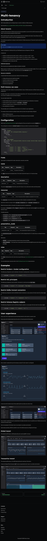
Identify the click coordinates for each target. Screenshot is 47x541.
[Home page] (2, 5)
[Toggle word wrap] (43, 129)
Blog (2, 531)
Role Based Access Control (10, 123)
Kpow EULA (3, 508)
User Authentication (29, 256)
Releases (2, 527)
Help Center (3, 519)
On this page (4, 8)
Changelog (3, 529)
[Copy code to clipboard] (45, 129)
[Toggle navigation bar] (2, 2)
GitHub (2, 533)
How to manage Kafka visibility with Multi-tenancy (16, 25)
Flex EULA (3, 510)
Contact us (3, 520)
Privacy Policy (3, 512)
